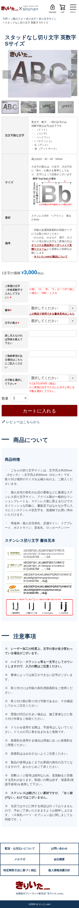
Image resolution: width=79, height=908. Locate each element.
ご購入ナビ (17, 18)
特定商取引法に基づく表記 (19, 870)
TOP (5, 18)
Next (72, 74)
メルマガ (19, 859)
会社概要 (59, 859)
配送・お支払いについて (20, 848)
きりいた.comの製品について (51, 256)
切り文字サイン (47, 18)
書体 (8, 310)
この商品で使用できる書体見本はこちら (52, 313)
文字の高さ (12, 322)
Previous (7, 74)
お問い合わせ (59, 848)
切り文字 (31, 18)
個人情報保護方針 (59, 870)
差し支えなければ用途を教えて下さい (14, 339)
